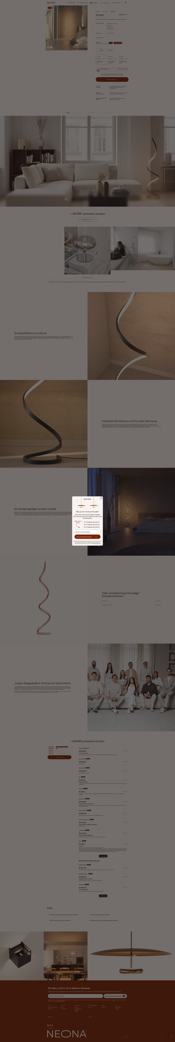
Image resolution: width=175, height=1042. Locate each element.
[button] (87, 537)
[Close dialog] (101, 498)
